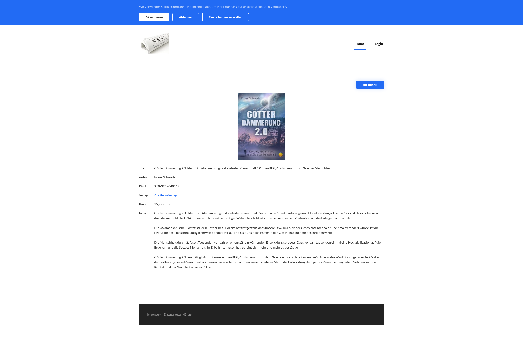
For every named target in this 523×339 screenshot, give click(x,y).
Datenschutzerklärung (178, 314)
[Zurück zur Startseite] (154, 43)
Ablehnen (186, 17)
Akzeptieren (154, 17)
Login (379, 44)
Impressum (154, 314)
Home (360, 44)
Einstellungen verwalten (226, 17)
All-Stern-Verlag (165, 195)
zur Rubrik (370, 85)
